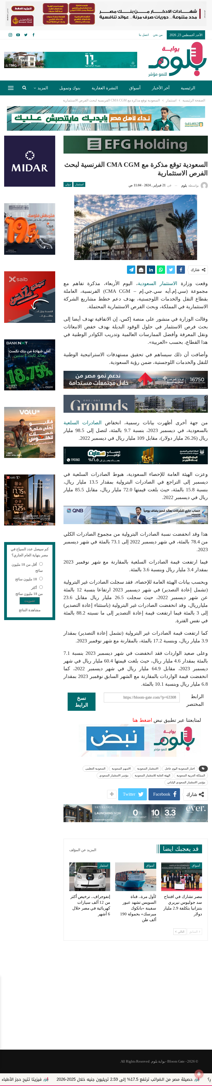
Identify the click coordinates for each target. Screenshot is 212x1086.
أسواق (135, 88)
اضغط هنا (142, 720)
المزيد (43, 88)
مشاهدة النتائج (30, 610)
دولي (68, 184)
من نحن (158, 34)
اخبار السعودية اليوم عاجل (180, 768)
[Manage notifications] (199, 1073)
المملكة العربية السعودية (191, 775)
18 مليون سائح (26, 579)
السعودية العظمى (95, 768)
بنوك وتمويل (69, 88)
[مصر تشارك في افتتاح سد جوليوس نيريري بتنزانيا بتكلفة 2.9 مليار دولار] (181, 876)
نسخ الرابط (81, 701)
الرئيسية (188, 88)
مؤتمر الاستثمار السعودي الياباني (186, 782)
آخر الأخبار (160, 88)
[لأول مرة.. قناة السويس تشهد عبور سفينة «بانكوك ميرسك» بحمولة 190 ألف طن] (135, 876)
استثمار (79, 184)
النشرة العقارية (105, 88)
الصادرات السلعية (82, 422)
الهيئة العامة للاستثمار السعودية (152, 775)
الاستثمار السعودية (159, 283)
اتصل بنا (144, 34)
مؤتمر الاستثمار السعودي (113, 775)
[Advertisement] (106, 1005)
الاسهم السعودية (121, 768)
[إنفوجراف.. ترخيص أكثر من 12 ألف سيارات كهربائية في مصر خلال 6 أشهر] (89, 876)
